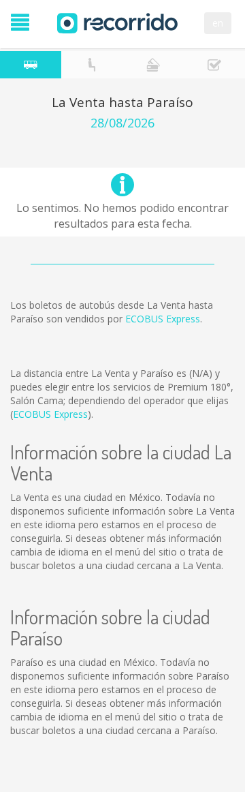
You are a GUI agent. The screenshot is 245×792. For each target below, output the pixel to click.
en (217, 22)
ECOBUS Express (162, 318)
